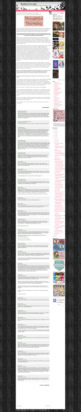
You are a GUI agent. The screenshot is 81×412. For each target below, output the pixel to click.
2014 (54, 129)
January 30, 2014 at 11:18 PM (22, 359)
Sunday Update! (57, 172)
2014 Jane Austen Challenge (59, 221)
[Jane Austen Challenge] (59, 259)
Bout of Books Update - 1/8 (58, 197)
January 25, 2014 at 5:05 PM (22, 325)
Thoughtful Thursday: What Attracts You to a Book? (28, 13)
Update (55, 107)
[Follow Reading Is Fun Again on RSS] (59, 19)
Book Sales (56, 86)
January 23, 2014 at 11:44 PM (22, 188)
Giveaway (55, 90)
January (55, 141)
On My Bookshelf (56, 21)
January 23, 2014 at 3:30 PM (22, 128)
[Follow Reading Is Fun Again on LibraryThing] (54, 19)
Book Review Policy (42, 10)
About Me (21, 10)
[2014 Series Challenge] (59, 271)
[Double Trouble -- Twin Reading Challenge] (59, 250)
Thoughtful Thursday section (32, 31)
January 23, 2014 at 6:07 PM (22, 141)
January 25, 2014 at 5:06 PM (22, 336)
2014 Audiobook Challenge (58, 231)
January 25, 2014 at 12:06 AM (22, 264)
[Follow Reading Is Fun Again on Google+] (56, 17)
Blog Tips (55, 85)
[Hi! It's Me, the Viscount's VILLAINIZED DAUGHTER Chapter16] (61, 58)
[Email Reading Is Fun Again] (61, 19)
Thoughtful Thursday (28, 10)
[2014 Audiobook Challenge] (59, 283)
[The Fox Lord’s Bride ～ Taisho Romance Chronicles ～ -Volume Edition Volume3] (56, 58)
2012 (54, 236)
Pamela (58, 299)
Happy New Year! (57, 233)
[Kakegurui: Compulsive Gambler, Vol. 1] (56, 49)
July (55, 132)
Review (55, 100)
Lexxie (19, 229)
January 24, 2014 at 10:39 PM (22, 252)
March (55, 138)
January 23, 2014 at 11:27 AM (22, 122)
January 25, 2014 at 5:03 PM (22, 318)
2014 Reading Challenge (59, 297)
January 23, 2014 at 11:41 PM (22, 180)
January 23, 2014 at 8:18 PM (22, 153)
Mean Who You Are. (25, 225)
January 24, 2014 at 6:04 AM (22, 244)
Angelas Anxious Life (21, 111)
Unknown (19, 358)
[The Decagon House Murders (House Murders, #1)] (56, 68)
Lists (55, 96)
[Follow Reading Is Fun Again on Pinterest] (56, 19)
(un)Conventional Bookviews (26, 239)
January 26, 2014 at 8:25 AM (22, 343)
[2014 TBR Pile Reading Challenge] (59, 296)
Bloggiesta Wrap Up (57, 150)
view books (63, 305)
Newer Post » (48, 405)
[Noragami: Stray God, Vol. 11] (61, 49)
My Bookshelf (53, 10)
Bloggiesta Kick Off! (57, 159)
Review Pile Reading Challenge (59, 225)
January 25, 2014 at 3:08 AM (22, 275)
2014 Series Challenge (58, 230)
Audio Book (56, 82)
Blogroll (48, 10)
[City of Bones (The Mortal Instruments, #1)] (56, 30)
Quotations (56, 97)
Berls (19, 365)
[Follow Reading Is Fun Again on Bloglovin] (54, 17)
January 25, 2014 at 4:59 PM (22, 298)
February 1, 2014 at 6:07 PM (22, 366)
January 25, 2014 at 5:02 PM (22, 311)
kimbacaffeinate (20, 152)
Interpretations (56, 93)
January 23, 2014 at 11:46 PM (22, 204)
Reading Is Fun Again (29, 4)
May (55, 135)
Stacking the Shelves (57, 101)
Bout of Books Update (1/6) (58, 209)
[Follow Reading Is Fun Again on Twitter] (59, 17)
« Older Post (19, 405)
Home (17, 10)
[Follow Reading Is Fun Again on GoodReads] (61, 17)
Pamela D (19, 161)
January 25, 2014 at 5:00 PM (22, 304)
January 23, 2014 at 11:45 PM (22, 198)
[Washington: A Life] (61, 30)
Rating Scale (35, 10)
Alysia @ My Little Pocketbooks (23, 121)
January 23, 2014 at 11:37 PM (22, 162)
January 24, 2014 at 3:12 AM (22, 230)
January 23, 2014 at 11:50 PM (22, 211)
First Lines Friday (57, 89)
